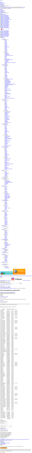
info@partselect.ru (2, 6)
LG (5, 241)
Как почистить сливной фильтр (19, 275)
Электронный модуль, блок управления (10, 62)
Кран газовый (7, 114)
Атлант (6, 77)
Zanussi (6, 50)
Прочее (6, 169)
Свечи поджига (7, 119)
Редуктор (6, 221)
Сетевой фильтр (7, 93)
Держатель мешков (7, 194)
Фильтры (6, 95)
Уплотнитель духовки (8, 122)
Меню (1, 2)
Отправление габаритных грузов (4, 280)
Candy (6, 44)
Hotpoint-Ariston (7, 72)
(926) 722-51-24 (23, 7)
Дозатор (6, 159)
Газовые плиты (4, 99)
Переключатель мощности (8, 138)
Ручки (6, 58)
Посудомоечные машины (5, 146)
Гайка (6, 219)
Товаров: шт (2, 4)
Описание (1, 300)
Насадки (6, 206)
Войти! (1, 13)
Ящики (6, 63)
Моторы (6, 87)
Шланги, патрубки (7, 96)
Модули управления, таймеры (9, 163)
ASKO (6, 67)
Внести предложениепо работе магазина (5, 443)
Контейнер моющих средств (9, 84)
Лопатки (6, 259)
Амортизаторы (7, 79)
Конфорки (6, 137)
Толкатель (6, 224)
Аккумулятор (7, 193)
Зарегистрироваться (3, 14)
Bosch (6, 69)
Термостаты (6, 183)
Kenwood (6, 214)
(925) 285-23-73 (11, 7)
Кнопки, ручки (7, 162)
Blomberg (6, 43)
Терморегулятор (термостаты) (9, 59)
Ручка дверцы (7, 142)
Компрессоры (7, 54)
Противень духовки (7, 116)
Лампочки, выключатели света (9, 55)
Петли (6, 89)
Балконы (6, 52)
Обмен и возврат (20, 439)
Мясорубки (3, 210)
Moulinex (6, 203)
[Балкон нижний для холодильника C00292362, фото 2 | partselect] (7, 293)
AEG (5, 40)
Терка (6, 208)
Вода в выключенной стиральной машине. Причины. (7, 275)
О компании (2, 439)
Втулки (6, 205)
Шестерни (6, 260)
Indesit (6, 47)
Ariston (6, 41)
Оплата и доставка (2, 10)
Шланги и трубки (7, 197)
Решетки (6, 117)
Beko (5, 42)
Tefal (5, 204)
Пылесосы (3, 185)
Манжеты (6, 86)
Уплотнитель (6, 167)
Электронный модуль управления (9, 98)
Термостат (6, 121)
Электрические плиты (5, 123)
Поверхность (6, 140)
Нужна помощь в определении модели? (5, 284)
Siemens (6, 75)
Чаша (5, 209)
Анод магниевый (7, 180)
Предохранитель (7, 245)
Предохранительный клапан (9, 182)
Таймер (6, 120)
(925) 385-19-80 (7, 7)
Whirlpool (6, 49)
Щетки (6, 97)
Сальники (6, 92)
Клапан (6, 161)
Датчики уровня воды (8, 81)
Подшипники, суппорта (8, 90)
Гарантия (11, 439)
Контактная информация (7, 439)
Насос (6, 228)
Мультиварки (3, 248)
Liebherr (6, 48)
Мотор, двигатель (7, 195)
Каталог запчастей (2, 3)
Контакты (1, 9)
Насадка (6, 235)
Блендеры (3, 229)
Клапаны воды (7, 83)
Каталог (23, 439)
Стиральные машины (5, 64)
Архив (1, 276)
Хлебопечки (3, 254)
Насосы (6, 88)
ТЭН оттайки (7, 60)
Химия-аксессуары (4, 264)
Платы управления (7, 181)
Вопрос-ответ (2, 11)
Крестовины (6, 85)
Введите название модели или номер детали (6, 283)
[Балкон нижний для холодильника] (7, 292)
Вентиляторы (7, 53)
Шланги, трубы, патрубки (8, 168)
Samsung (6, 74)
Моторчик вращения (7, 244)
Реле (5, 57)
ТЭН (5, 94)
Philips (6, 190)
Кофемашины (4, 225)
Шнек (6, 223)
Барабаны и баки (7, 80)
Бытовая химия (7, 267)
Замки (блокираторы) (8, 82)
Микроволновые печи (5, 239)
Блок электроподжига (8, 111)
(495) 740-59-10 (2, 7)
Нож (5, 236)
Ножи (6, 207)
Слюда (6, 246)
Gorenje (6, 46)
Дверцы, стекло (7, 112)
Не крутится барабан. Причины (27, 275)
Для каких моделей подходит (4, 296)
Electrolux (6, 45)
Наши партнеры (2, 441)
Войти (1, 0)
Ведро (6, 258)
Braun (6, 202)
